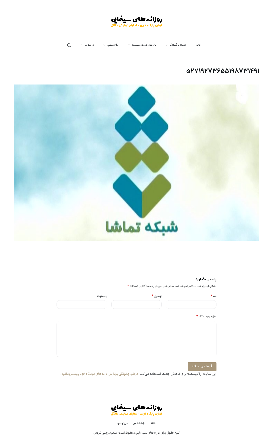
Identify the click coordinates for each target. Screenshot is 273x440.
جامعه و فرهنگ (178, 45)
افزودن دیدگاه (206, 316)
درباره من (89, 45)
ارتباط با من (139, 423)
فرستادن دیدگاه (202, 366)
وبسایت (102, 296)
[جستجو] (69, 45)
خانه (198, 45)
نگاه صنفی (113, 45)
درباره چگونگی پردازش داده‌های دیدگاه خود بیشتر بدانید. (99, 374)
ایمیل (156, 296)
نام (213, 296)
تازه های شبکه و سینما (144, 45)
